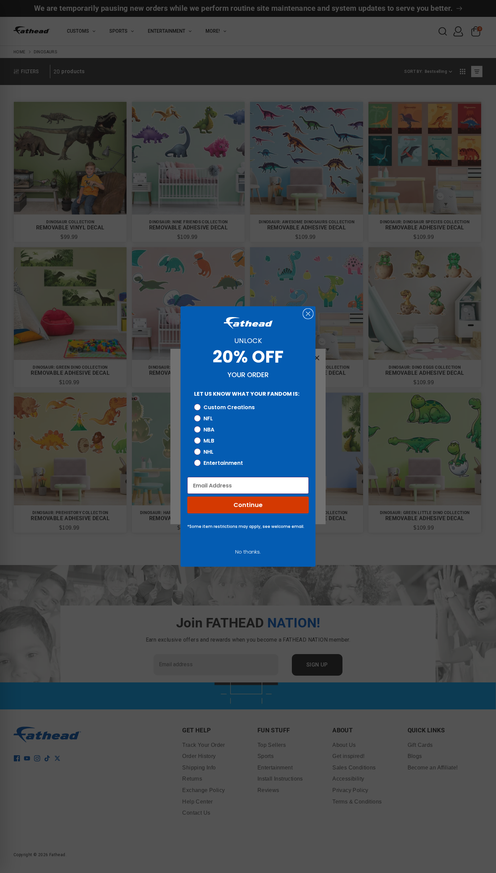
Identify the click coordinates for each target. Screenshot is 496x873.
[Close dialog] (308, 313)
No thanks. (248, 551)
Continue (248, 505)
